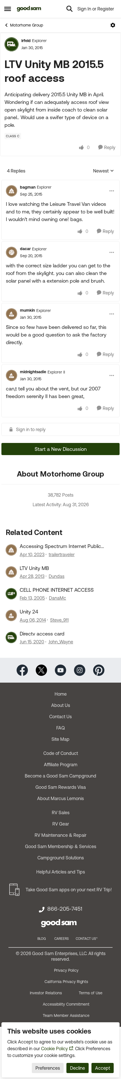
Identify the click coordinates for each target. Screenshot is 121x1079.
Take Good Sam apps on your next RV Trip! (69, 889)
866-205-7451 (64, 909)
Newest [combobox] (103, 171)
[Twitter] (41, 670)
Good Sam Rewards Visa (60, 787)
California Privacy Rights (66, 981)
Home (61, 693)
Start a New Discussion (61, 449)
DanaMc (57, 597)
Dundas (56, 576)
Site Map (60, 739)
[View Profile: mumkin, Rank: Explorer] (11, 314)
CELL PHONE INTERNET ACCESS (57, 590)
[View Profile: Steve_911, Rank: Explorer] (11, 615)
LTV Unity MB (34, 568)
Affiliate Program (60, 764)
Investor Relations (46, 993)
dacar (25, 248)
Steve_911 (59, 619)
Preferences (47, 1068)
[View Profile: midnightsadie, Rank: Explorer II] (11, 375)
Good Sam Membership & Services (60, 846)
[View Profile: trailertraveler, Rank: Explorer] (11, 550)
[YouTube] (60, 670)
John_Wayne (60, 641)
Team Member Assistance (66, 1015)
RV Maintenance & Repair (60, 835)
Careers (61, 939)
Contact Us (60, 716)
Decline (77, 1068)
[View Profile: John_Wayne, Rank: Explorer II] (11, 637)
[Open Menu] (113, 25)
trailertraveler (62, 554)
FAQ (60, 727)
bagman (27, 187)
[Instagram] (79, 670)
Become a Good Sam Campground (60, 775)
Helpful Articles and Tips (60, 871)
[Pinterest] (99, 670)
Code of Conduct (60, 753)
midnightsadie (33, 372)
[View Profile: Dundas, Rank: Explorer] (11, 572)
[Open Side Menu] (7, 9)
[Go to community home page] (29, 9)
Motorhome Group (26, 25)
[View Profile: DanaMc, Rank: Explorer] (11, 593)
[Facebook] (22, 670)
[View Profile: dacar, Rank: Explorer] (11, 252)
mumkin (27, 310)
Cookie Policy (54, 1048)
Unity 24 (29, 612)
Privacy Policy (66, 970)
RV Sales (61, 812)
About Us (60, 705)
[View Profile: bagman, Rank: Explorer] (11, 190)
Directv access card (42, 634)
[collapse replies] (60, 182)
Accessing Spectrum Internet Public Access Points (60, 546)
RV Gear (60, 823)
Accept (102, 1068)
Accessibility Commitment (66, 1004)
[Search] (69, 8)
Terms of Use (90, 993)
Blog (41, 939)
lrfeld (26, 40)
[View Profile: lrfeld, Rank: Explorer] (12, 44)
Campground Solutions (60, 857)
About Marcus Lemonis (60, 798)
